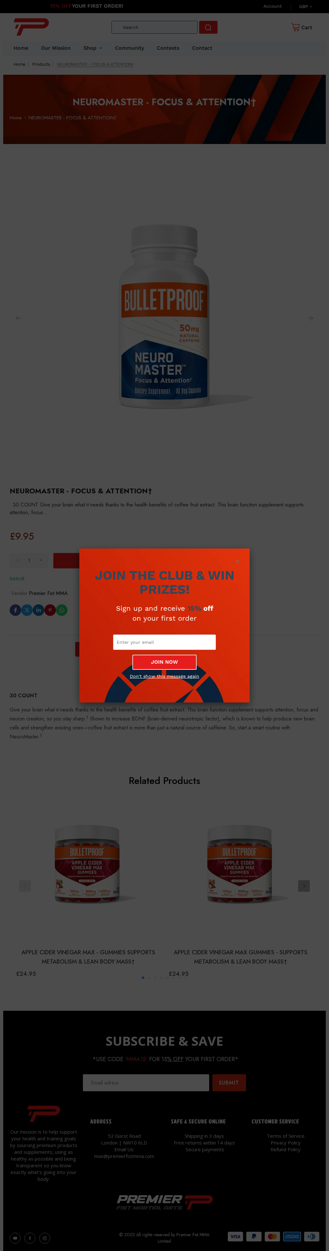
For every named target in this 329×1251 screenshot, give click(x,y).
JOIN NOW (164, 662)
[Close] (237, 561)
